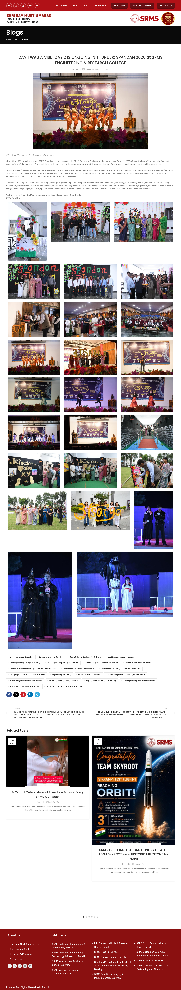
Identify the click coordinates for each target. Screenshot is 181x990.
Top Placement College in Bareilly (24, 686)
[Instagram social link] (23, 5)
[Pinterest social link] (23, 694)
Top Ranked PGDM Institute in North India (64, 686)
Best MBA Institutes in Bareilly (138, 663)
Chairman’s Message (21, 954)
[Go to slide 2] (86, 917)
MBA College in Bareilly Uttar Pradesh (26, 681)
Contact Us (16, 959)
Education (117, 845)
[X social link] (16, 5)
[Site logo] (28, 19)
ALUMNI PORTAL (143, 5)
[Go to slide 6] (97, 917)
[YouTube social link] (30, 5)
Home (8, 39)
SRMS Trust (107, 51)
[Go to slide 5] (94, 917)
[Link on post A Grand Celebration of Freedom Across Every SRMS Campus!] (47, 761)
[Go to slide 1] (83, 917)
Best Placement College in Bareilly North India (120, 669)
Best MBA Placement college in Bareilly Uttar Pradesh (33, 669)
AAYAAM (121, 5)
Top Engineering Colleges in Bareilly (101, 681)
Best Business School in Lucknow (121, 657)
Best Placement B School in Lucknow (78, 669)
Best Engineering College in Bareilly (25, 663)
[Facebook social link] (9, 5)
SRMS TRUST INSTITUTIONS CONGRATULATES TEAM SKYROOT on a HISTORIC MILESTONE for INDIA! (133, 854)
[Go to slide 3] (89, 917)
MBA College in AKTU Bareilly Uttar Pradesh (126, 675)
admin (88, 69)
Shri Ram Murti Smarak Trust (25, 944)
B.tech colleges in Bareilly (21, 657)
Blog (109, 845)
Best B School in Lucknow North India (85, 657)
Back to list (90, 713)
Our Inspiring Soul (19, 949)
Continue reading (48, 814)
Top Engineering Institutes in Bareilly (139, 681)
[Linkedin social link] (37, 5)
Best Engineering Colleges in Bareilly (62, 663)
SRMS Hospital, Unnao (106, 952)
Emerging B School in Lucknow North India (27, 675)
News (124, 845)
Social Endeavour (93, 51)
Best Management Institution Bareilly (102, 663)
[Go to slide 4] (92, 917)
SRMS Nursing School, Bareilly (110, 957)
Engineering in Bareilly (61, 675)
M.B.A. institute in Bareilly (89, 675)
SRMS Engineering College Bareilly (63, 681)
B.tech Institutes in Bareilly (50, 657)
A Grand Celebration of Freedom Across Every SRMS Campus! (48, 794)
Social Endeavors (22, 39)
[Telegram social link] (37, 694)
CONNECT (167, 5)
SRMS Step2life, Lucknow (150, 960)
